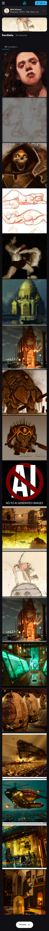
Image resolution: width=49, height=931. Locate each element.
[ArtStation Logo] (24, 3)
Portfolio (23, 925)
